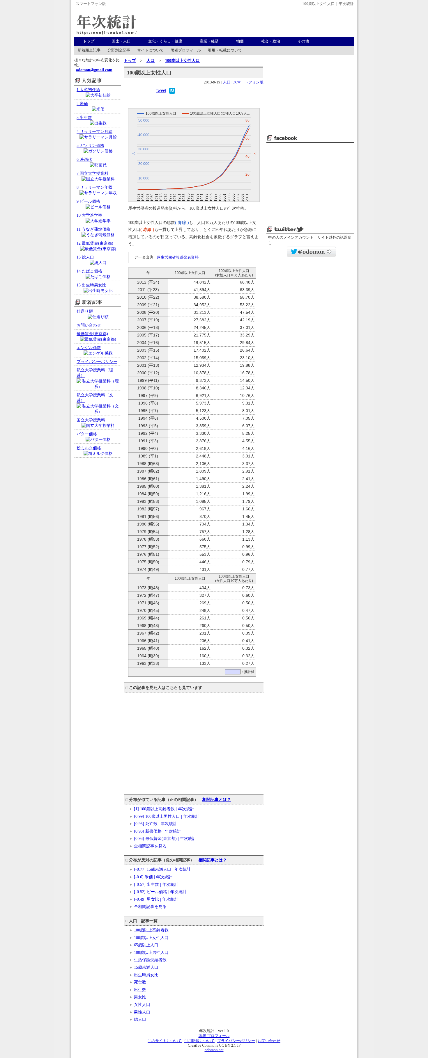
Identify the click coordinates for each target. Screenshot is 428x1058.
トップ (88, 41)
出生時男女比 (146, 974)
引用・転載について (225, 50)
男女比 (140, 997)
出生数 (140, 989)
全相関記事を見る (150, 846)
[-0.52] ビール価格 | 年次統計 (160, 891)
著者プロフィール (186, 50)
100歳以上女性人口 (182, 60)
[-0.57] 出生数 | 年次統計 (156, 884)
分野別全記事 (118, 50)
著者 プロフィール (214, 1036)
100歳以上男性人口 (151, 952)
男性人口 (142, 1012)
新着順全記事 (89, 50)
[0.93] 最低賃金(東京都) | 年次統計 (165, 838)
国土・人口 (121, 41)
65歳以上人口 (146, 945)
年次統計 (106, 22)
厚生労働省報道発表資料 (178, 257)
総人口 (140, 1019)
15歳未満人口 (146, 967)
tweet (161, 90)
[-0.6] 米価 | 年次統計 (153, 876)
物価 (240, 41)
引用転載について (199, 1041)
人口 (150, 60)
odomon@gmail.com (94, 69)
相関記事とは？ (216, 799)
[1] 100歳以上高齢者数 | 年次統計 (164, 808)
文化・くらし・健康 (165, 41)
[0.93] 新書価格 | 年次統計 (157, 831)
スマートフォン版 (91, 4)
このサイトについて (165, 1041)
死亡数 (140, 982)
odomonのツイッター (311, 251)
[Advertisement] (248, 22)
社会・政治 (270, 41)
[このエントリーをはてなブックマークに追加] (172, 92)
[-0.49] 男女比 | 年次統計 (156, 899)
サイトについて (150, 50)
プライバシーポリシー (236, 1041)
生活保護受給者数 (150, 959)
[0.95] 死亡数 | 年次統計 (155, 823)
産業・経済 (209, 41)
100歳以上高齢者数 (151, 930)
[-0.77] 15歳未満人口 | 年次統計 (162, 869)
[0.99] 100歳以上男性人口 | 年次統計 (166, 816)
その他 (303, 41)
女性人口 (142, 1004)
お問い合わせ (269, 1041)
